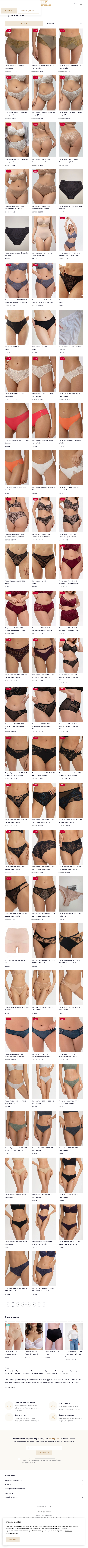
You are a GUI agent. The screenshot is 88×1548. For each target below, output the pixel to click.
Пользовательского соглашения (45, 1458)
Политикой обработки (55, 1460)
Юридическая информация (44, 1515)
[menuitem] (44, 1476)
